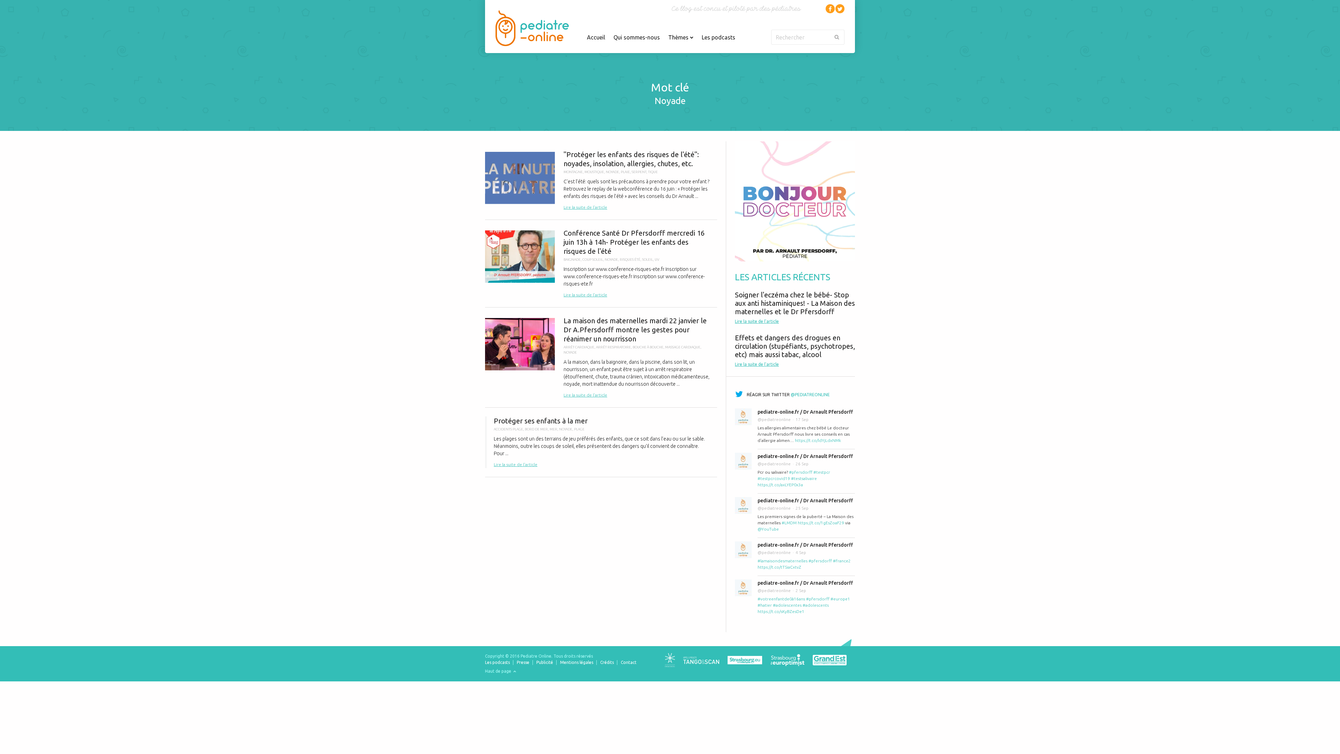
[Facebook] (830, 8)
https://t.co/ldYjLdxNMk (818, 440)
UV (657, 259)
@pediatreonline (810, 394)
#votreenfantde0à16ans (781, 599)
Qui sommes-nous (636, 37)
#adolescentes (787, 605)
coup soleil (592, 259)
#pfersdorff (800, 472)
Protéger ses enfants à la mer (601, 442)
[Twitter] (839, 8)
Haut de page (498, 671)
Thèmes (679, 37)
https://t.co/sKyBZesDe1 (781, 611)
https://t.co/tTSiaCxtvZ (779, 567)
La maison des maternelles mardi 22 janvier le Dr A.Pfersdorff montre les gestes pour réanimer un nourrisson (601, 357)
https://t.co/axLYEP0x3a (780, 484)
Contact (628, 662)
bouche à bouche (648, 347)
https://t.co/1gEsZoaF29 (821, 522)
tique (653, 172)
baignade (572, 259)
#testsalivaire (804, 478)
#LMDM (789, 522)
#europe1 (840, 599)
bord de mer (536, 429)
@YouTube (768, 529)
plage (579, 429)
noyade (612, 172)
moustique (594, 172)
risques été (630, 259)
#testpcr (821, 472)
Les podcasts (718, 37)
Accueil (596, 37)
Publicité (544, 662)
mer (553, 429)
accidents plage (508, 429)
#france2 (842, 561)
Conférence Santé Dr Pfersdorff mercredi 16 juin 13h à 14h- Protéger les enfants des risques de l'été (601, 263)
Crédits (607, 662)
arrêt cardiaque (579, 347)
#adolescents (816, 605)
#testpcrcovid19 (774, 478)
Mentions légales (576, 662)
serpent (639, 172)
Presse (523, 662)
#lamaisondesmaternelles (782, 561)
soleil (647, 259)
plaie (625, 172)
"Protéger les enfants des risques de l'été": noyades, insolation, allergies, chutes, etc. (601, 180)
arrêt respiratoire (613, 347)
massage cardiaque (682, 347)
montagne (573, 172)
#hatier (765, 605)
